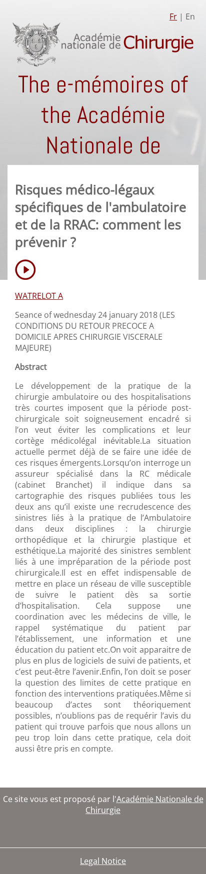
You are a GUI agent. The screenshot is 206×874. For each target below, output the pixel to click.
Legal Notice (103, 861)
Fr (173, 16)
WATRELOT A (39, 295)
